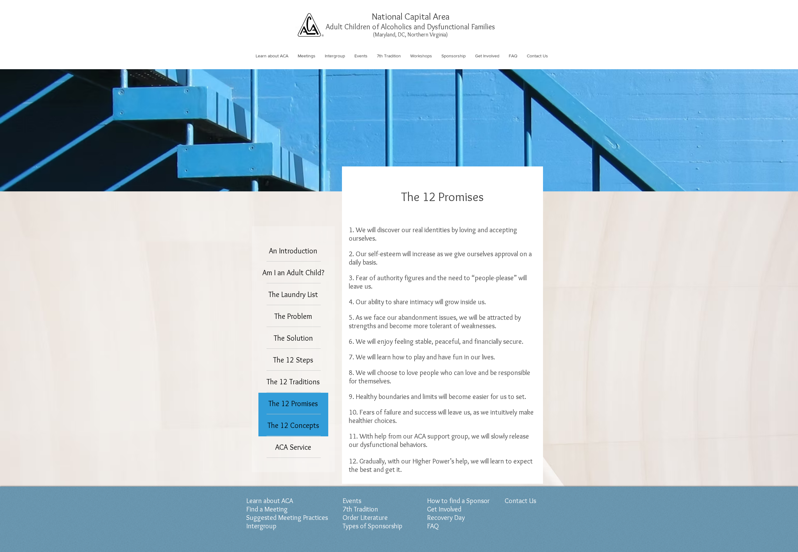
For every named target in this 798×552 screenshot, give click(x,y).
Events (352, 501)
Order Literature (365, 517)
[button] (272, 56)
